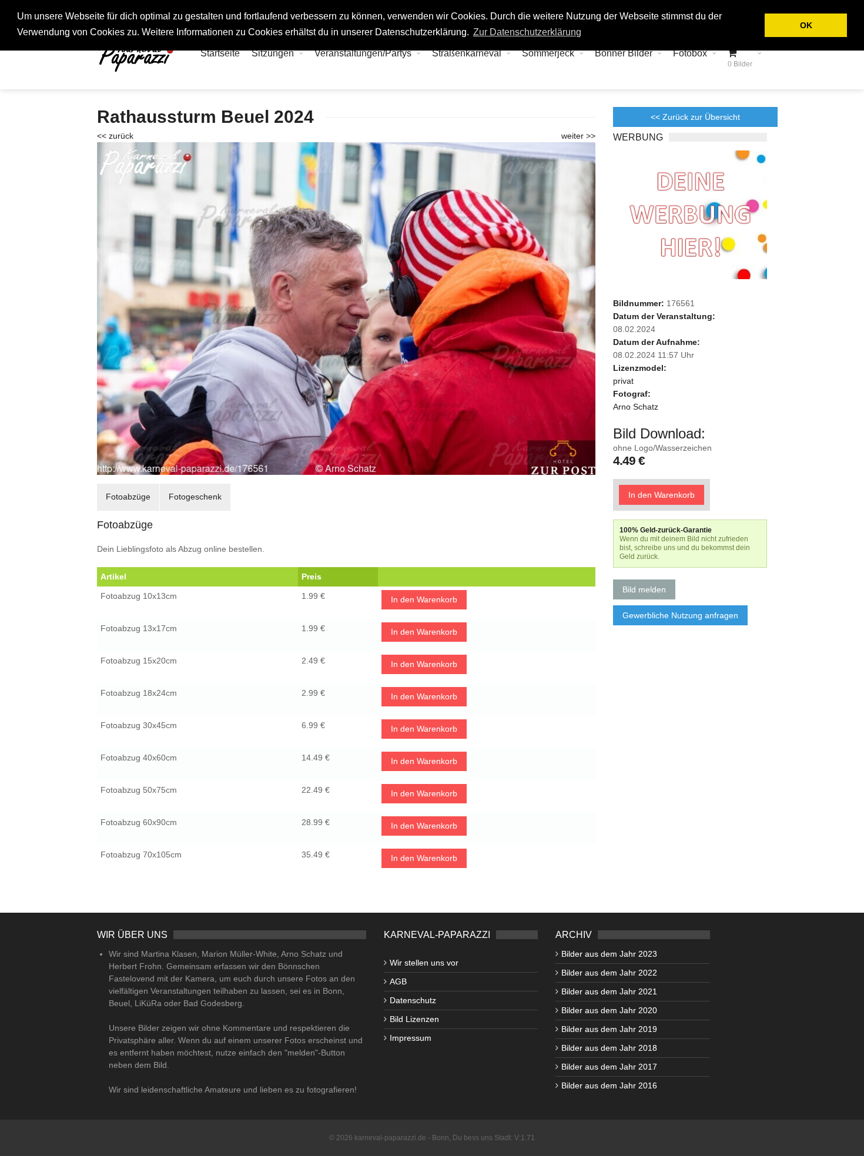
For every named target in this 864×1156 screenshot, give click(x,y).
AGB (398, 981)
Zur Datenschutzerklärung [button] (527, 32)
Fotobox (690, 53)
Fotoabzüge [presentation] (128, 496)
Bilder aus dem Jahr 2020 (609, 1010)
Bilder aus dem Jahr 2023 (609, 954)
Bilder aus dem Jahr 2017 (609, 1066)
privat (623, 381)
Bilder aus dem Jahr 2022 (609, 972)
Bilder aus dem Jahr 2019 (609, 1029)
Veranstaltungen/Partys (362, 53)
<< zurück (115, 135)
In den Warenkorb (424, 599)
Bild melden (644, 589)
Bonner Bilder (623, 53)
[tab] (128, 497)
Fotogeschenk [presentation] (195, 496)
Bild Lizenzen (414, 1019)
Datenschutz (413, 1000)
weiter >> (578, 135)
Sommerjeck (548, 53)
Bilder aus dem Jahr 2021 (609, 991)
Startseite (220, 53)
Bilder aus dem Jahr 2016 (609, 1085)
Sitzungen (273, 53)
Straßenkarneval (466, 53)
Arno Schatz (635, 406)
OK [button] (806, 25)
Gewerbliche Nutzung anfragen (680, 615)
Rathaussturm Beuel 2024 (205, 116)
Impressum (410, 1038)
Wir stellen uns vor (424, 962)
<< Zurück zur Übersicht (695, 117)
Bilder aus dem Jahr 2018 (609, 1048)
